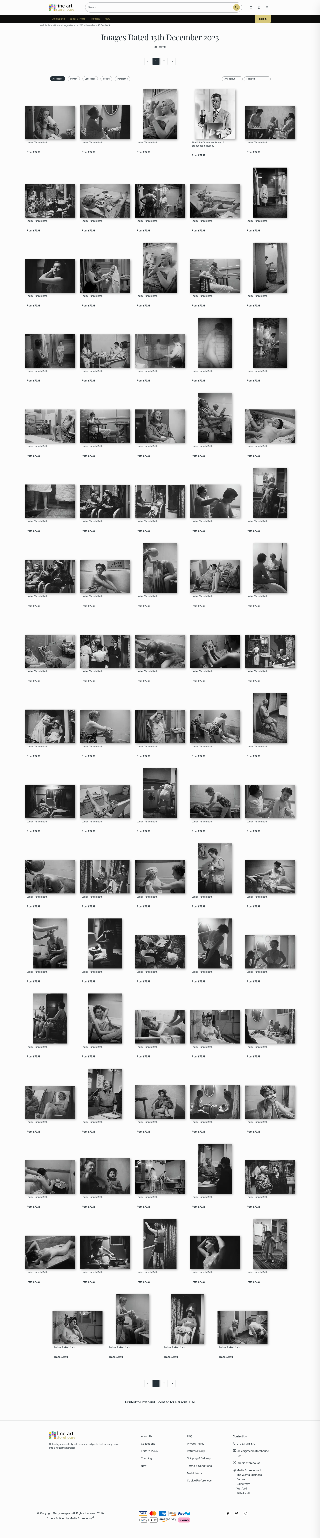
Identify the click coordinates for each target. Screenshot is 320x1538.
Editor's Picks (78, 18)
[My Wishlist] (251, 7)
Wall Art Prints (47, 25)
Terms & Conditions (199, 1465)
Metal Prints (194, 1473)
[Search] (236, 7)
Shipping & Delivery (199, 1458)
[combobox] (159, 7)
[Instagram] (245, 1515)
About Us (146, 1436)
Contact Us (240, 1436)
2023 (80, 25)
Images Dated (69, 25)
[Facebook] (228, 1515)
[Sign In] (267, 7)
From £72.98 (33, 152)
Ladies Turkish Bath (37, 142)
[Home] (64, 7)
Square (106, 79)
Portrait (73, 79)
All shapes (57, 79)
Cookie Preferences (199, 1480)
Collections (58, 18)
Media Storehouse (81, 1518)
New (107, 18)
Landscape (90, 79)
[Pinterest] (236, 1515)
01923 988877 (246, 1443)
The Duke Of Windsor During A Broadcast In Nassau (208, 144)
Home (57, 25)
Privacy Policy (195, 1443)
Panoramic (123, 79)
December (91, 25)
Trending (95, 18)
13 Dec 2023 (104, 25)
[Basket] (259, 7)
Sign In (262, 18)
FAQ (189, 1436)
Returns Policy (196, 1451)
